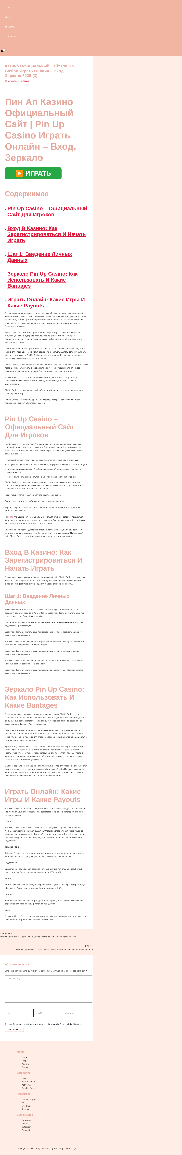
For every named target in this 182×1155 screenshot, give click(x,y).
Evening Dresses (29, 1088)
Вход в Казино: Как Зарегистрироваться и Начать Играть (46, 234)
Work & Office (28, 1081)
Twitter (25, 1123)
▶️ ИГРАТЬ (33, 173)
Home (8, 7)
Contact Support (30, 1099)
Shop (7, 17)
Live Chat (26, 1106)
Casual (25, 1078)
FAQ (23, 1102)
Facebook (26, 1120)
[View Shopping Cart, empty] (2, 51)
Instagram (26, 1127)
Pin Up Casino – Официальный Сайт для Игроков (47, 211)
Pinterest (26, 1130)
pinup (11, 517)
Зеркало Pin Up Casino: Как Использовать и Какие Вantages (42, 280)
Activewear (27, 1085)
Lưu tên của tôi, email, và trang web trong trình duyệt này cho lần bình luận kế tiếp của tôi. (45, 1024)
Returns (25, 1109)
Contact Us (10, 36)
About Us (9, 27)
